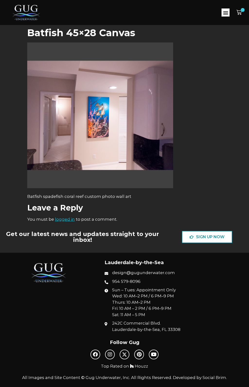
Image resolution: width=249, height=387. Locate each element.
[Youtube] (154, 354)
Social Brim (214, 377)
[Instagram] (110, 354)
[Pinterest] (139, 354)
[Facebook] (95, 354)
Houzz (141, 366)
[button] (226, 12)
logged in (65, 219)
